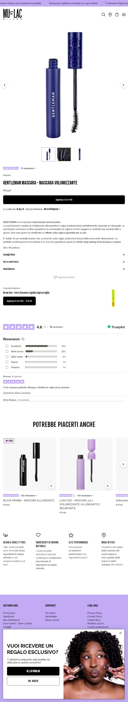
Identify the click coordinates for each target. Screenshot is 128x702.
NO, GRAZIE (33, 681)
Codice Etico (94, 620)
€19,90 (6, 505)
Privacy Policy (94, 613)
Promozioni (9, 613)
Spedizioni (8, 616)
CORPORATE (50, 605)
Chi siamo (50, 613)
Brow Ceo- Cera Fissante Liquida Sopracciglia (26, 292)
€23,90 (62, 512)
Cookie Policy (94, 616)
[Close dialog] (120, 633)
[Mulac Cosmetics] (12, 14)
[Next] (123, 85)
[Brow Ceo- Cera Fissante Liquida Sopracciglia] (113, 298)
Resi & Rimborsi (11, 620)
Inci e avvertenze (11, 261)
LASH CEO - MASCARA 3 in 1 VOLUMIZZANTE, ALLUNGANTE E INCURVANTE (79, 504)
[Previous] (5, 85)
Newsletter (51, 616)
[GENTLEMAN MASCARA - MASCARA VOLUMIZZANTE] (48, 154)
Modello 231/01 (95, 623)
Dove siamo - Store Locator (17, 623)
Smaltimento (9, 268)
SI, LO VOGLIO (33, 671)
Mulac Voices (52, 620)
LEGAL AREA (92, 605)
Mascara (7, 175)
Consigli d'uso (9, 254)
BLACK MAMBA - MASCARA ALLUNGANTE (28, 500)
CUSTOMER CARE (10, 605)
